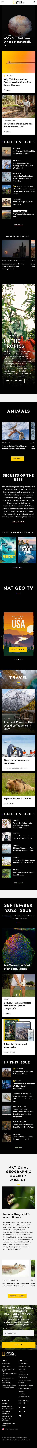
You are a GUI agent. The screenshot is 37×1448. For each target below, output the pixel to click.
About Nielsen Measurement (6, 1381)
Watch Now (18, 522)
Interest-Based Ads (7, 1378)
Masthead (21, 1391)
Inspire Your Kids (23, 1374)
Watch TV (21, 1383)
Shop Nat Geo (22, 1377)
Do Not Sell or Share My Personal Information (9, 1386)
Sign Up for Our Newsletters (6, 1419)
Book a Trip (21, 1369)
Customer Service (7, 1406)
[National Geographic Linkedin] (20, 1411)
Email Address (8, 1329)
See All (18, 1147)
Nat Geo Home (22, 1363)
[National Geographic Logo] (9, 1355)
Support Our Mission (24, 1388)
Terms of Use (6, 1363)
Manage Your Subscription (6, 1412)
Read (8, 90)
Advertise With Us (23, 1396)
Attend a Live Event (24, 1366)
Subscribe (6, 916)
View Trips (9, 803)
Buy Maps (21, 1372)
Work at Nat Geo (7, 1416)
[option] (15, 255)
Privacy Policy (6, 1366)
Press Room (21, 1394)
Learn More (9, 1052)
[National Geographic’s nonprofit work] (18, 1219)
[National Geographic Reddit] (20, 1415)
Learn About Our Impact (25, 1385)
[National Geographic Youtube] (24, 1407)
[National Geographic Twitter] (19, 1407)
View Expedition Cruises (16, 768)
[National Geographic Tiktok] (25, 1411)
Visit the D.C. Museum (24, 1380)
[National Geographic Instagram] (19, 1403)
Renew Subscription (8, 1409)
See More (18, 224)
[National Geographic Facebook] (24, 1403)
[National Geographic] (18, 2)
